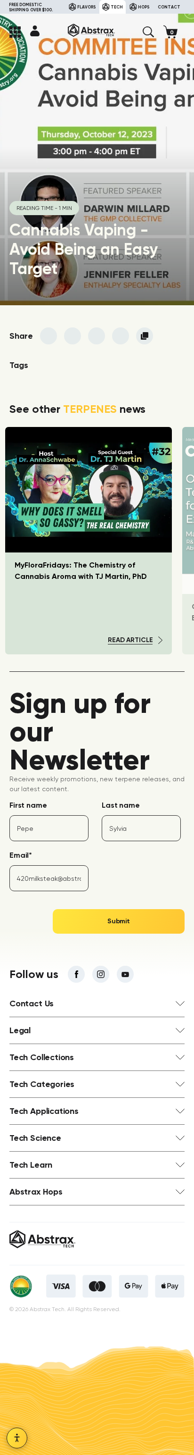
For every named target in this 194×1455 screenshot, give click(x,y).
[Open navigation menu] (15, 32)
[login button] (35, 30)
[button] (148, 32)
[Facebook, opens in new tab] (76, 974)
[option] (88, 540)
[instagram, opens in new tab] (100, 974)
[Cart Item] (174, 31)
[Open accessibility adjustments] (17, 1438)
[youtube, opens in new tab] (125, 974)
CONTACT (169, 6)
